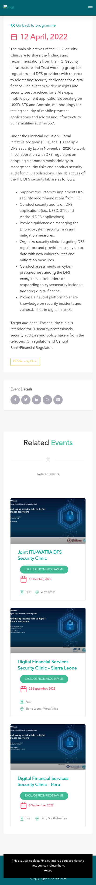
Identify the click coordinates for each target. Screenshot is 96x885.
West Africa (48, 592)
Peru (43, 818)
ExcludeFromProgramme (44, 569)
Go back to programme (35, 26)
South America (57, 818)
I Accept (48, 870)
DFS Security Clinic (25, 361)
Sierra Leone (33, 709)
